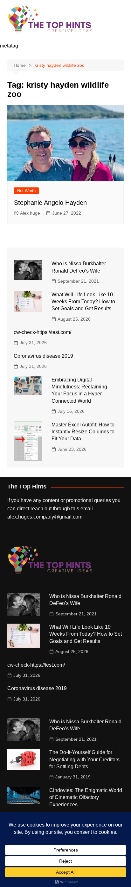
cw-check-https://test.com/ (42, 332)
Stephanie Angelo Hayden (50, 202)
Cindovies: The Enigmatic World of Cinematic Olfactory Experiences (85, 797)
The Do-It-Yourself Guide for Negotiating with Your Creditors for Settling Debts (84, 759)
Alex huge (30, 213)
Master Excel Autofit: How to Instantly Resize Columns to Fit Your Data (83, 432)
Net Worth (26, 190)
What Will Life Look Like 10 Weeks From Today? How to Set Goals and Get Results (83, 301)
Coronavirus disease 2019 (43, 356)
